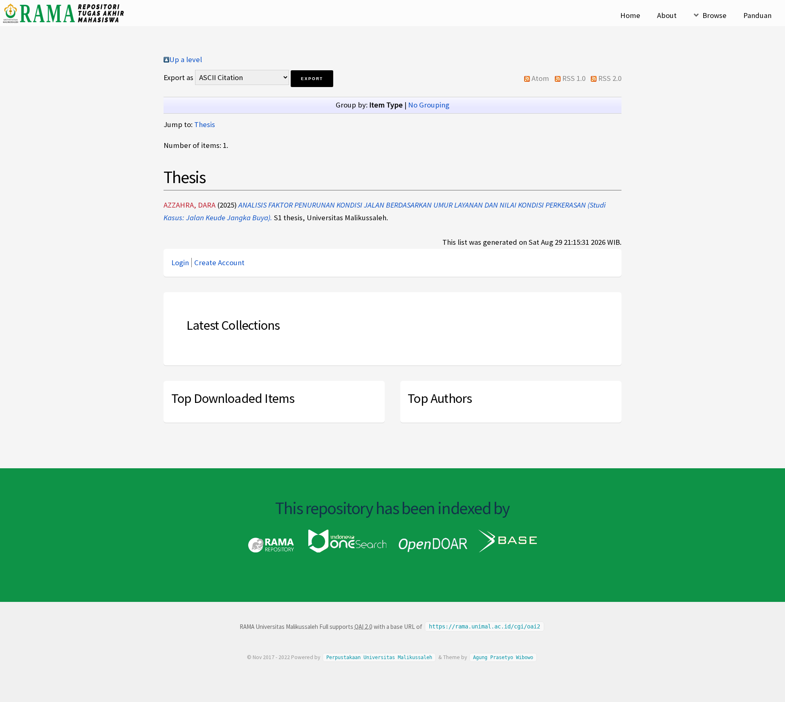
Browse (714, 15)
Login (180, 262)
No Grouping (428, 105)
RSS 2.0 (609, 78)
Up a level (185, 59)
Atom (540, 78)
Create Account (219, 262)
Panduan (757, 15)
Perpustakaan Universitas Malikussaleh (379, 657)
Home (630, 15)
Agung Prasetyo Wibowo (503, 657)
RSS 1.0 (573, 78)
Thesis (204, 124)
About (667, 15)
